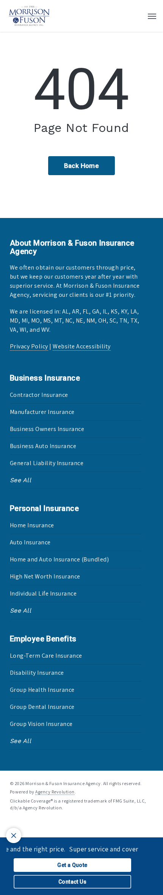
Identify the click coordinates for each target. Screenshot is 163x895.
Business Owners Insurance (47, 429)
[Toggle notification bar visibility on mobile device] (13, 835)
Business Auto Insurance (43, 446)
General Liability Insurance (47, 463)
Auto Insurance (30, 542)
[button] (152, 16)
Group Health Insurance (42, 690)
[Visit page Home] (29, 16)
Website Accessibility (82, 346)
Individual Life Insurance (43, 593)
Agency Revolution (55, 792)
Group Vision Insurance (41, 724)
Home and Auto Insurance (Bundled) (59, 559)
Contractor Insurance (39, 395)
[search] (137, 16)
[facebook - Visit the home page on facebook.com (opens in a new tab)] (13, 825)
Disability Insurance (37, 673)
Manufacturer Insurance (42, 412)
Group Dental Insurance (42, 707)
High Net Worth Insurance (45, 576)
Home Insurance (32, 525)
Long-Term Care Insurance (46, 656)
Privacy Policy (29, 346)
